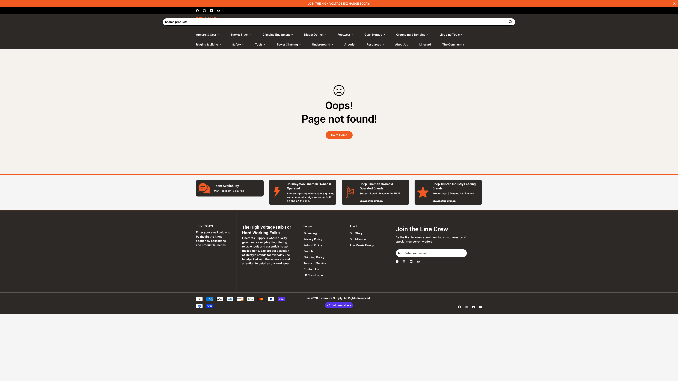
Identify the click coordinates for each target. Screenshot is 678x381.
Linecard (425, 44)
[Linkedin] (211, 10)
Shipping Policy (314, 257)
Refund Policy (313, 245)
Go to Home (339, 135)
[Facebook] (197, 10)
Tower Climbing (287, 44)
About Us (401, 44)
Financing (310, 233)
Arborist (349, 44)
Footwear (344, 34)
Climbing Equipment (276, 34)
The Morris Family (362, 245)
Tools (259, 44)
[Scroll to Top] (671, 362)
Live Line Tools (450, 34)
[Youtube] (218, 10)
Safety (236, 44)
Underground (321, 44)
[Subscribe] (463, 253)
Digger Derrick (313, 34)
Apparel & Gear (206, 34)
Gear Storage (373, 34)
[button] (477, 22)
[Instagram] (204, 10)
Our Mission (358, 239)
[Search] (510, 22)
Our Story (356, 233)
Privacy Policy (313, 239)
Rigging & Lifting (207, 44)
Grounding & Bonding (411, 34)
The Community (453, 44)
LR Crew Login (313, 275)
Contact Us (311, 269)
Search (308, 251)
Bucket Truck (239, 34)
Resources (374, 44)
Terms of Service (315, 263)
